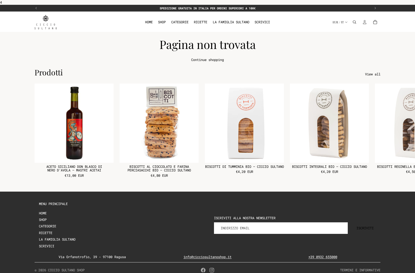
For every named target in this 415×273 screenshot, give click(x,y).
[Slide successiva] (375, 8)
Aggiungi (195, 155)
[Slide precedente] (36, 8)
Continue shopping (207, 59)
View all (372, 74)
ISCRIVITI (365, 228)
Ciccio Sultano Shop (66, 270)
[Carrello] (375, 22)
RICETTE (45, 233)
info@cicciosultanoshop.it (207, 257)
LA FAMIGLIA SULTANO (57, 239)
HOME (43, 213)
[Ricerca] (354, 22)
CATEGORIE (47, 226)
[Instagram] (212, 270)
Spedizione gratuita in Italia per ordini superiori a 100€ (208, 8)
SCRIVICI (46, 246)
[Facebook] (203, 270)
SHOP (43, 219)
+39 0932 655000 (322, 257)
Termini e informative (360, 270)
